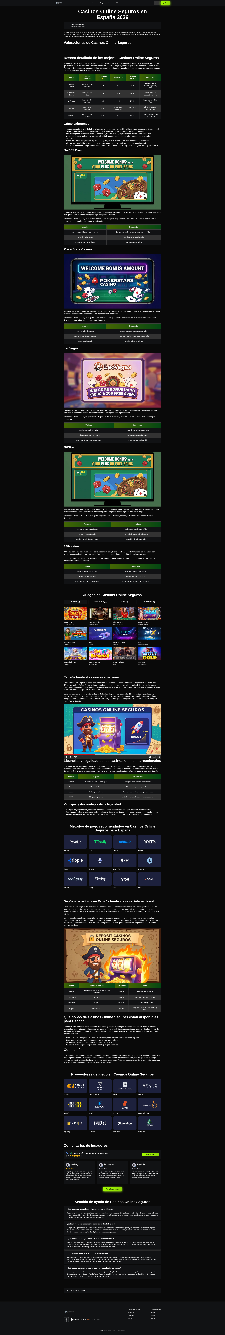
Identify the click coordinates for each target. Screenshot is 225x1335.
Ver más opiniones (112, 1189)
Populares (74, 601)
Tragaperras (148, 601)
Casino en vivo (99, 601)
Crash (123, 601)
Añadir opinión (150, 1154)
